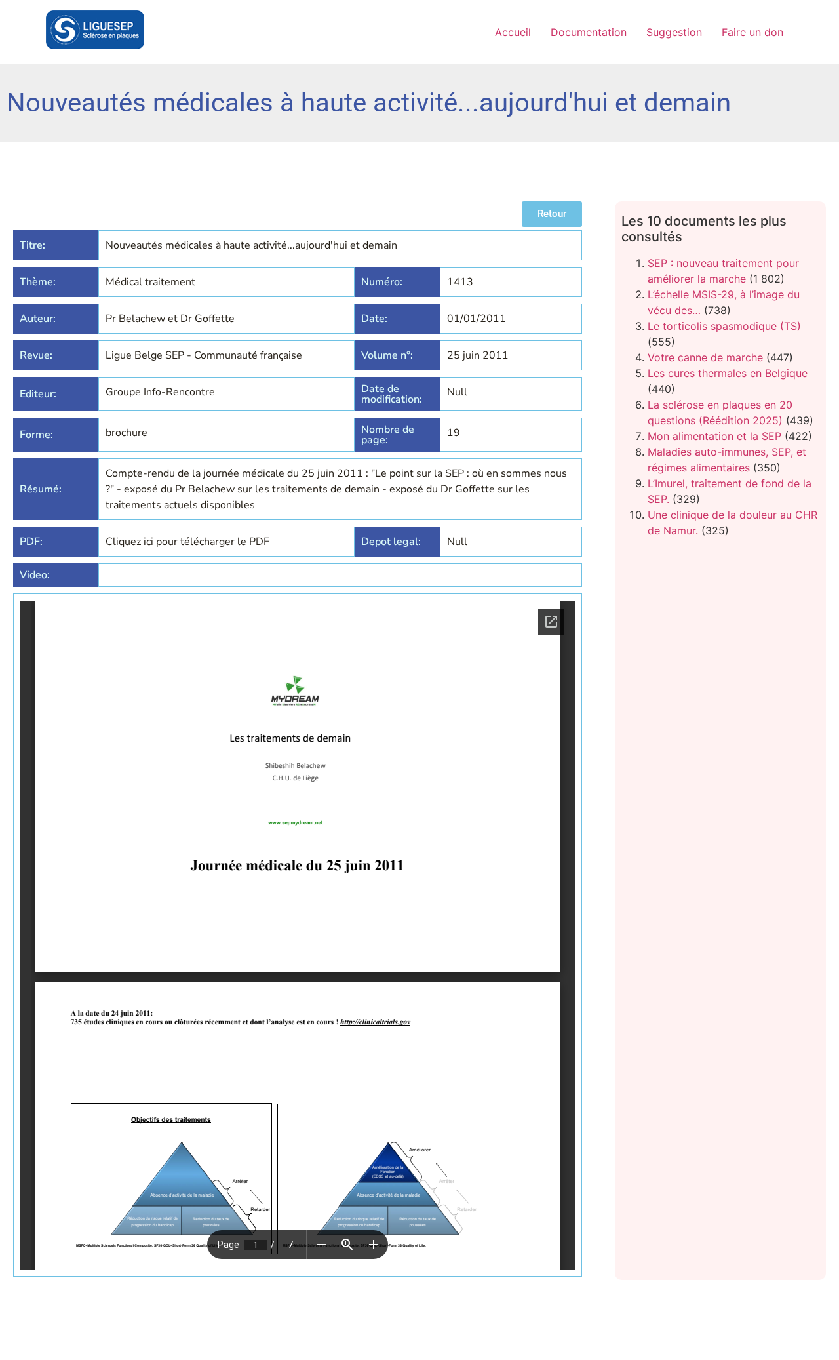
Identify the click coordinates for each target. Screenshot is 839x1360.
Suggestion (674, 32)
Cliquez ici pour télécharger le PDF (187, 541)
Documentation (589, 32)
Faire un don (752, 32)
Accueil (513, 32)
